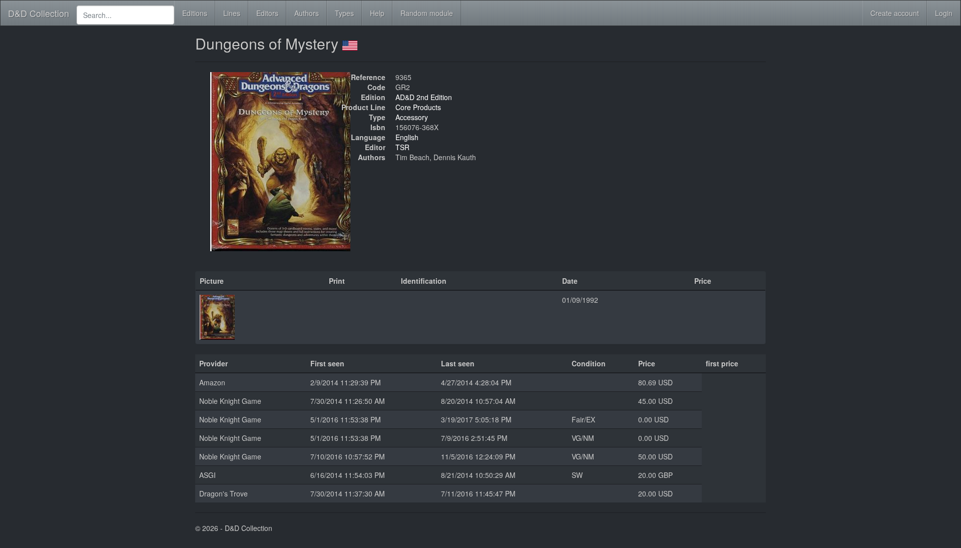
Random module (426, 13)
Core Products (418, 107)
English (406, 137)
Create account (894, 13)
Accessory (411, 117)
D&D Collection (38, 13)
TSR (402, 147)
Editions (194, 13)
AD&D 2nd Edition (423, 97)
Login (943, 13)
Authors (306, 13)
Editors (267, 13)
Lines (231, 13)
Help (377, 13)
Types (344, 13)
